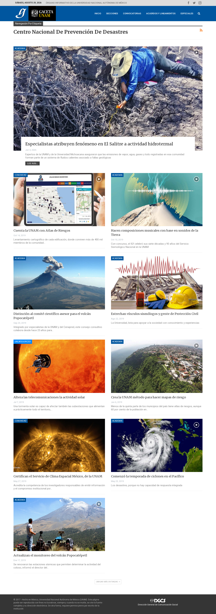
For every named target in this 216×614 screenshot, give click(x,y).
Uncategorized (23, 341)
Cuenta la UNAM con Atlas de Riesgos (42, 230)
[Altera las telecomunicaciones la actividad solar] (59, 366)
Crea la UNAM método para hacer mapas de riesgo (148, 397)
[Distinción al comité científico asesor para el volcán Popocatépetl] (59, 282)
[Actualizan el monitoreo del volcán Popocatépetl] (59, 524)
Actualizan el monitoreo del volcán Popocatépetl (50, 555)
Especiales (187, 13)
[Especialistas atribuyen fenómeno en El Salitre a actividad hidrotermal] (108, 98)
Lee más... (32, 163)
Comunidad (20, 175)
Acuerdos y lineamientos (161, 13)
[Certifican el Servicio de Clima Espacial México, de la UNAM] (59, 445)
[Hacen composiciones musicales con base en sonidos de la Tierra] (156, 199)
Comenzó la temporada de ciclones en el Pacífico (147, 476)
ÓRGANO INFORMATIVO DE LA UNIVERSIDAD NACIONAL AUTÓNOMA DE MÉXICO (86, 3)
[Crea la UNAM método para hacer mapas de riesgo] (156, 366)
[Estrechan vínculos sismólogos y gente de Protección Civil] (156, 282)
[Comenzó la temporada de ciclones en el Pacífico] (156, 445)
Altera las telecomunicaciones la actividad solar (49, 397)
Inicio (97, 13)
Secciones (112, 13)
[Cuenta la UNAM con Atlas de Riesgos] (59, 199)
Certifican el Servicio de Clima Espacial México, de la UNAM (58, 476)
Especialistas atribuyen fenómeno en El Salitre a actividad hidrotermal (99, 144)
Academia (20, 48)
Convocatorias (132, 13)
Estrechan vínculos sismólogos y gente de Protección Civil (154, 314)
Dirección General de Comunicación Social (158, 605)
